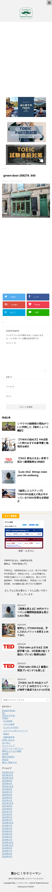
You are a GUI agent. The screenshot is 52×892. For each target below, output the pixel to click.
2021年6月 (7, 814)
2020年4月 (7, 820)
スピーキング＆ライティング (15, 731)
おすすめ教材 (9, 724)
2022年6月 (7, 795)
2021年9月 (7, 806)
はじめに (6, 743)
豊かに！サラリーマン (26, 873)
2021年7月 (7, 812)
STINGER (30, 887)
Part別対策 (7, 721)
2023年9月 (7, 781)
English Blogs (8, 710)
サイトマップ (8, 745)
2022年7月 (7, 792)
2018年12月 (7, 842)
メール (10, 387)
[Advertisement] (26, 58)
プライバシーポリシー (12, 748)
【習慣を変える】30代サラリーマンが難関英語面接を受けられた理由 (33, 612)
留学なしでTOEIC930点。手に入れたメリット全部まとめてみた (33, 631)
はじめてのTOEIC (10, 727)
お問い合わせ (8, 740)
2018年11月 (7, 845)
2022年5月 (7, 798)
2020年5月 (7, 817)
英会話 (5, 759)
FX (3, 713)
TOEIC (5, 718)
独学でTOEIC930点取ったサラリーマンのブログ (26, 879)
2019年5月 (7, 828)
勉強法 (6, 734)
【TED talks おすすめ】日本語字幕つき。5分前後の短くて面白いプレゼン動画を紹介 (33, 651)
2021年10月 (7, 803)
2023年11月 (7, 775)
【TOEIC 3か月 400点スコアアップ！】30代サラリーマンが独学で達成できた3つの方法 (33, 686)
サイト (9, 396)
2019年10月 (7, 823)
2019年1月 (7, 840)
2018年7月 (7, 851)
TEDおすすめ (8, 715)
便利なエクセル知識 (11, 751)
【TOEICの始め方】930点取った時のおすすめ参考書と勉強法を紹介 (33, 443)
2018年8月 (7, 848)
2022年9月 (7, 789)
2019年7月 (7, 826)
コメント (11, 343)
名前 (9, 377)
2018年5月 (7, 856)
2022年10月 (7, 786)
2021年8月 (7, 809)
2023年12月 (7, 772)
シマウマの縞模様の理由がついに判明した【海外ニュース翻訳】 (33, 427)
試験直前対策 (9, 737)
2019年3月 (7, 834)
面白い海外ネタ (9, 762)
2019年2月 (7, 837)
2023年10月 (7, 778)
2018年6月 (7, 854)
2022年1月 (7, 800)
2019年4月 (7, 831)
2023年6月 (7, 784)
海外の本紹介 (8, 757)
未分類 (5, 754)
